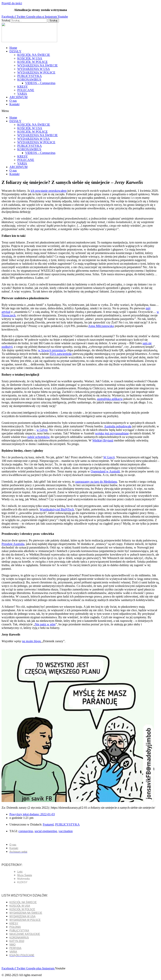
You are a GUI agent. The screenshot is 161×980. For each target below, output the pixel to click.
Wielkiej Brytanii (102, 440)
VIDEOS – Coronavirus (40, 83)
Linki (20, 871)
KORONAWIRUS (29, 79)
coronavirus (25, 831)
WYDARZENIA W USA (33, 69)
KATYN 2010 (16, 941)
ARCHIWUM (18, 97)
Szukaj (6, 20)
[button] (80, 111)
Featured (48, 824)
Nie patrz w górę (45, 624)
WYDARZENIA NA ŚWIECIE (37, 65)
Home (13, 47)
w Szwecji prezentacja (52, 350)
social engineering (46, 831)
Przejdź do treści (12, 3)
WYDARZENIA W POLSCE (36, 72)
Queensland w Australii (105, 471)
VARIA (22, 93)
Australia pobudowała (117, 426)
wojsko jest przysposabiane (112, 433)
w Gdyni (42, 429)
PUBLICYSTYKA (29, 76)
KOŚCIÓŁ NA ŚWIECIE (33, 54)
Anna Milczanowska (101, 326)
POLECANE (25, 90)
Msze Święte (24, 875)
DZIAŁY (15, 51)
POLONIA (15, 927)
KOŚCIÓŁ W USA (29, 58)
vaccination (66, 831)
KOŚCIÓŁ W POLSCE (32, 62)
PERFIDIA (15, 948)
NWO (12, 944)
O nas (13, 100)
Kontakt (14, 104)
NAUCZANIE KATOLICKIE (24, 934)
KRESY (22, 86)
